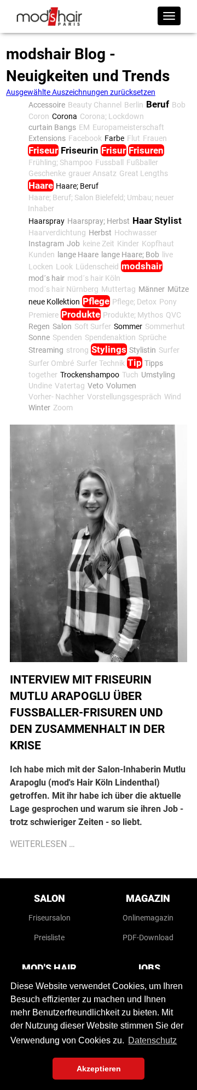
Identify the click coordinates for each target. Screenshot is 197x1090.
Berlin (133, 104)
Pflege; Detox (134, 301)
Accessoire (46, 104)
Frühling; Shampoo (60, 162)
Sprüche (152, 337)
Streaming (45, 350)
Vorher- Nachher (56, 396)
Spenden (67, 337)
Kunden (41, 254)
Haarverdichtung (57, 232)
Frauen (155, 138)
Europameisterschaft (128, 127)
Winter (39, 407)
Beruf (157, 104)
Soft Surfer (92, 326)
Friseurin (80, 150)
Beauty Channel (94, 104)
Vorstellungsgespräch (124, 396)
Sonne (39, 337)
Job (73, 243)
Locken (40, 266)
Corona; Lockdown (112, 116)
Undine (40, 385)
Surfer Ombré (51, 363)
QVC (173, 314)
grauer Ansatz (92, 173)
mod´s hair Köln (93, 278)
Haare (40, 185)
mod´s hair (46, 278)
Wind (172, 396)
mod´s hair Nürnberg (63, 289)
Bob (179, 104)
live (167, 254)
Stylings (108, 349)
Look (64, 266)
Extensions (47, 138)
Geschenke (47, 173)
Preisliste (49, 937)
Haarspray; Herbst (98, 221)
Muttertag (118, 289)
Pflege (96, 301)
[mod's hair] (49, 16)
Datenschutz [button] (152, 1040)
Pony (168, 301)
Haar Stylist (157, 220)
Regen (39, 326)
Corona (64, 116)
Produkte (80, 314)
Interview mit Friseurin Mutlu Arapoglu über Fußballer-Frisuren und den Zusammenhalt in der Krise (87, 712)
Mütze (178, 289)
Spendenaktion (110, 337)
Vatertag (70, 385)
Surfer (169, 350)
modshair (141, 266)
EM (84, 127)
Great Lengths (143, 173)
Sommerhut (165, 326)
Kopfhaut (158, 243)
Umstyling (158, 374)
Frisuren (146, 150)
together (42, 374)
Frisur (113, 150)
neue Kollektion (54, 301)
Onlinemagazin (148, 917)
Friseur (43, 150)
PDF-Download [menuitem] (148, 937)
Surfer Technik (101, 363)
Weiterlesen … (42, 844)
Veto (95, 385)
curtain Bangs (52, 127)
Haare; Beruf (77, 186)
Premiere (43, 314)
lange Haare (78, 254)
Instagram (46, 243)
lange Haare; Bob (130, 254)
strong (77, 350)
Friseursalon (49, 917)
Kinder (128, 243)
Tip (135, 362)
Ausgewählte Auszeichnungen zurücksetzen (80, 92)
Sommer (128, 326)
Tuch (130, 374)
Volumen (121, 385)
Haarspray (46, 221)
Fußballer (142, 162)
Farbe (114, 138)
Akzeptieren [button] (99, 1068)
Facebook (85, 138)
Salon (62, 326)
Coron (38, 116)
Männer (151, 289)
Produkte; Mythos (133, 314)
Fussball (109, 162)
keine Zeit (98, 243)
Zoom (63, 407)
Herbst (100, 232)
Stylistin (142, 350)
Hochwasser (135, 232)
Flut (133, 138)
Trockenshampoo (89, 374)
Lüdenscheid (97, 266)
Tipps (153, 363)
